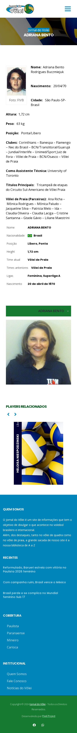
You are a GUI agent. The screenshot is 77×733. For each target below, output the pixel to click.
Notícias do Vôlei (19, 688)
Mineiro (13, 640)
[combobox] (38, 311)
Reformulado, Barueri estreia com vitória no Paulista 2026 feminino (34, 569)
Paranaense (16, 633)
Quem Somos (17, 674)
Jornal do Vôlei (38, 704)
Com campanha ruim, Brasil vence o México (34, 582)
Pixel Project (48, 716)
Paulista (13, 626)
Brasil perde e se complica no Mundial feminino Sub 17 (30, 595)
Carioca (12, 647)
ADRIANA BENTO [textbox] (51, 311)
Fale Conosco (16, 681)
